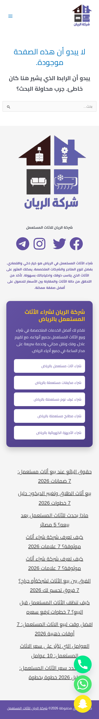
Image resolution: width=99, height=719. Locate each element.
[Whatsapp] (83, 684)
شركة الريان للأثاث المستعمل (27, 708)
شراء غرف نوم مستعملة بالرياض (57, 399)
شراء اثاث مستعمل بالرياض (61, 366)
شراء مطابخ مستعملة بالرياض (59, 416)
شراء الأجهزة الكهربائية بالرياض (58, 433)
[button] (76, 243)
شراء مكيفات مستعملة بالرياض (58, 383)
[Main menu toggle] (10, 16)
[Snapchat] (83, 704)
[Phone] (83, 664)
